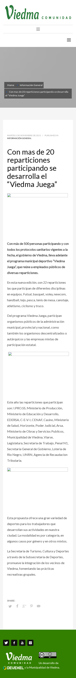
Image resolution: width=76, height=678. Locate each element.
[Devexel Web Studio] (13, 668)
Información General (19, 138)
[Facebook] (14, 643)
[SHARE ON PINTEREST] (31, 606)
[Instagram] (30, 643)
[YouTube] (22, 643)
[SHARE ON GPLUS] (24, 606)
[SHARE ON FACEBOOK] (17, 606)
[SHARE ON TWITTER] (10, 606)
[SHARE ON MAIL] (38, 606)
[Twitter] (6, 643)
